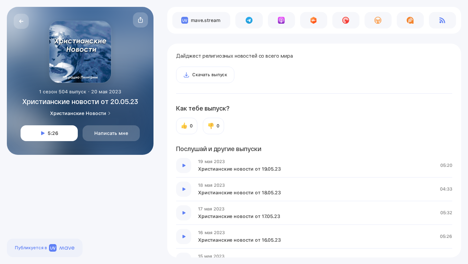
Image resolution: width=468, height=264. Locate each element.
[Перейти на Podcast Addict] (410, 20)
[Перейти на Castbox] (313, 20)
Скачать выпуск (209, 74)
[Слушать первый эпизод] (183, 165)
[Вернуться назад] (21, 21)
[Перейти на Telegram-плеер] (248, 20)
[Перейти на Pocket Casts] (345, 20)
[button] (140, 19)
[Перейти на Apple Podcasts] (281, 20)
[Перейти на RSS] (442, 20)
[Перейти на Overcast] (378, 20)
